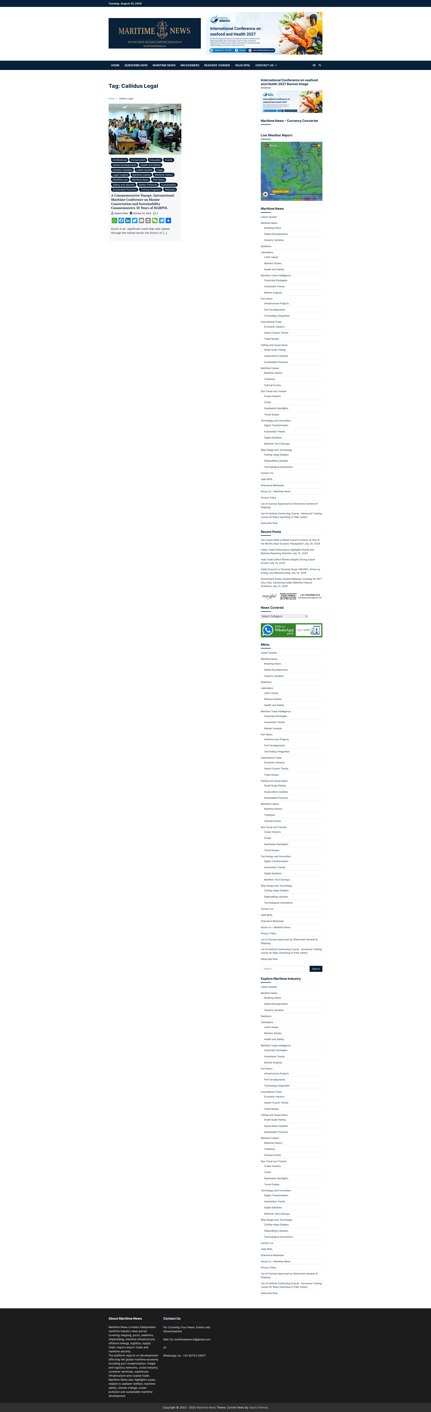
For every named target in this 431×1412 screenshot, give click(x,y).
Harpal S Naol (121, 213)
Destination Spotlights (276, 408)
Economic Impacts (274, 326)
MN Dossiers (189, 65)
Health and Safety (151, 165)
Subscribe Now (136, 65)
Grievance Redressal (272, 485)
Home (115, 65)
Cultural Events (272, 385)
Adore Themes (258, 1407)
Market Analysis (273, 292)
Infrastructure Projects (276, 303)
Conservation (138, 159)
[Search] (319, 65)
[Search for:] (285, 969)
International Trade (271, 321)
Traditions (269, 379)
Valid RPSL (242, 65)
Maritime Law (120, 179)
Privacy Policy (268, 497)
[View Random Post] (314, 65)
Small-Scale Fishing (275, 349)
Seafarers (266, 246)
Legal (160, 169)
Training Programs (151, 189)
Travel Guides (271, 414)
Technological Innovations (278, 466)
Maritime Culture (141, 174)
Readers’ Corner (217, 65)
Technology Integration (277, 315)
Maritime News (164, 65)
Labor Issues (271, 257)
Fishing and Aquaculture (274, 345)
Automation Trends (274, 431)
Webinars (170, 189)
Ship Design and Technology (276, 449)
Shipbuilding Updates (276, 460)
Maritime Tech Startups (277, 443)
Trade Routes (271, 338)
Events (169, 159)
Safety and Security (124, 184)
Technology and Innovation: (276, 420)
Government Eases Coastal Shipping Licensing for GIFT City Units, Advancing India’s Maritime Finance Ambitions (291, 582)
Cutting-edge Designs (276, 454)
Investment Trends (274, 286)
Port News (158, 179)
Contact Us (264, 65)
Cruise (267, 402)
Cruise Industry (272, 396)
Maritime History (164, 174)
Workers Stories (272, 263)
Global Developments (124, 165)
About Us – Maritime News (275, 491)
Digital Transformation (276, 425)
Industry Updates (122, 169)
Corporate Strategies (275, 280)
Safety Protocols (148, 184)
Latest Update (144, 169)
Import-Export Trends (276, 332)
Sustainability (168, 184)
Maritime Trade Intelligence (276, 275)
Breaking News (272, 227)
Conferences (120, 159)
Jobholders (267, 252)
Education (155, 159)
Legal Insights (120, 174)
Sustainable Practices (125, 189)
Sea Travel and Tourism (274, 391)
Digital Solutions (273, 437)
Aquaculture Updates (276, 355)
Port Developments (274, 309)
